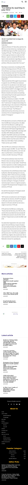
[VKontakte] (17, 404)
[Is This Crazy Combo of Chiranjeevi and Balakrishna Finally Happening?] (23, 390)
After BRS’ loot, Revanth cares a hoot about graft (10, 293)
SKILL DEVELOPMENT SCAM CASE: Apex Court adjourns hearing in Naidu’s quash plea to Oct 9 (20, 256)
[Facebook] (11, 16)
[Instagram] (11, 404)
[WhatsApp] (8, 16)
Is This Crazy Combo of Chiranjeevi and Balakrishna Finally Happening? (10, 389)
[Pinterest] (18, 16)
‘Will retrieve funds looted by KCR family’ (7, 254)
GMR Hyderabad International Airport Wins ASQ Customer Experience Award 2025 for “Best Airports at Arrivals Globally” (10, 379)
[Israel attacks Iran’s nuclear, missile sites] (22, 303)
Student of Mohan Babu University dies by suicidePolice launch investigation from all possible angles (10, 342)
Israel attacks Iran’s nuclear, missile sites (9, 301)
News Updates (5, 5)
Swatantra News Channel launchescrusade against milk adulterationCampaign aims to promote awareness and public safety (10, 283)
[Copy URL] (22, 16)
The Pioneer (5, 12)
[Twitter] (15, 16)
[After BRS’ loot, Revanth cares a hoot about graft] (22, 295)
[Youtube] (19, 404)
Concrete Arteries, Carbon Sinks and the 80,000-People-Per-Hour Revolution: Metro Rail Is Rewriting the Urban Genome (11, 354)
